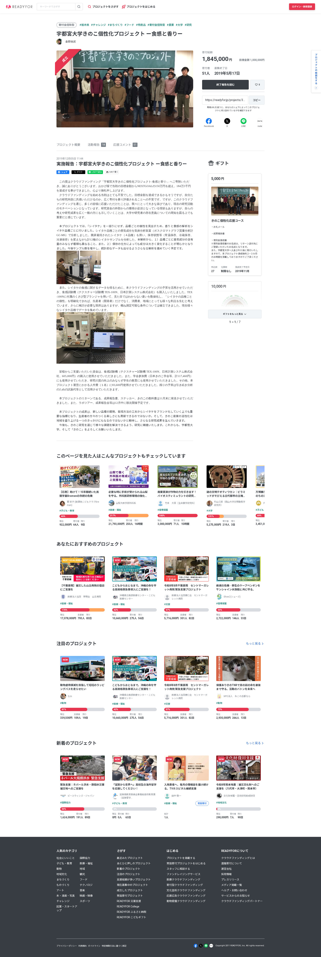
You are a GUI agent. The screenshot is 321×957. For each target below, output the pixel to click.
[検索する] (79, 6)
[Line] (244, 121)
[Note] (260, 121)
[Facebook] (209, 121)
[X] (227, 121)
